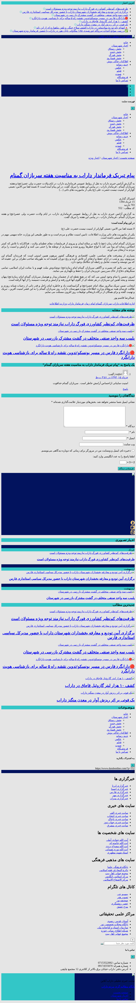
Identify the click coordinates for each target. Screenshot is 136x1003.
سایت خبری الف (119, 812)
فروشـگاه (122, 77)
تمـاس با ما (122, 80)
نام (132, 432)
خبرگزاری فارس (119, 792)
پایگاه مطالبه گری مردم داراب (118, 986)
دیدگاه (130, 426)
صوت (118, 74)
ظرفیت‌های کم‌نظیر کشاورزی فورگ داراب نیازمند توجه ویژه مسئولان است (87, 8)
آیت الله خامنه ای (118, 843)
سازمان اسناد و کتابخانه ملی (112, 927)
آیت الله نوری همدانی (116, 849)
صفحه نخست (120, 992)
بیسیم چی (122, 894)
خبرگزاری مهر (120, 795)
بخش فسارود (114, 58)
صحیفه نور (122, 900)
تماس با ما (122, 998)
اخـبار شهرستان (119, 995)
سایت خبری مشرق (117, 825)
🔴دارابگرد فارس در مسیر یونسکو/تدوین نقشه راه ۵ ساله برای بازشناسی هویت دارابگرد (80, 18)
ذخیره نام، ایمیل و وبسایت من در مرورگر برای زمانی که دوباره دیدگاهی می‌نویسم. (86, 450)
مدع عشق (122, 906)
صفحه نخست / (126, 157)
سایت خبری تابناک (118, 819)
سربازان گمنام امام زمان (98, 303)
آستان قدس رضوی (117, 921)
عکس (118, 67)
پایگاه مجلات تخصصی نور (114, 924)
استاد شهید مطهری (117, 852)
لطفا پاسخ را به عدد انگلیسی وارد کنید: (114, 456)
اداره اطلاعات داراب (123, 303)
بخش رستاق (114, 48)
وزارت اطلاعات (58, 303)
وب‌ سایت (129, 444)
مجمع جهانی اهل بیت (116, 873)
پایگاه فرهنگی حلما (117, 867)
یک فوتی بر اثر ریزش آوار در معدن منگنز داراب (102, 24)
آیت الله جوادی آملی (117, 840)
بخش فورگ (115, 55)
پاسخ (125, 389)
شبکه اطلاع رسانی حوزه (114, 930)
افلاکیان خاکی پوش (117, 61)
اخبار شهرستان (119, 45)
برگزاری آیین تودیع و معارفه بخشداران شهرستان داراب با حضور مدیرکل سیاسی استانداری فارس (75, 11)
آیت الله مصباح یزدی (117, 846)
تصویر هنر (122, 897)
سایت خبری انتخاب (117, 816)
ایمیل (131, 438)
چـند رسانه (122, 64)
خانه (125, 42)
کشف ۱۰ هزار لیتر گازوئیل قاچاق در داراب (104, 21)
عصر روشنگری (119, 903)
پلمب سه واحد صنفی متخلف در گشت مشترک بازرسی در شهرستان (91, 15)
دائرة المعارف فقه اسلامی (113, 870)
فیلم (119, 70)
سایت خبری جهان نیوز (116, 822)
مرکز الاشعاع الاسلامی (115, 879)
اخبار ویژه (94, 157)
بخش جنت (115, 51)
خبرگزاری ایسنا (119, 789)
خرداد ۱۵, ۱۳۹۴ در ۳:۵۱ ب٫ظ (112, 377)
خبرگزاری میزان (119, 798)
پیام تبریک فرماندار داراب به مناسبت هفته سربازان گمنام (72, 175)
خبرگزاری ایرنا (120, 785)
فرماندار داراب (76, 303)
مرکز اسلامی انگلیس (116, 876)
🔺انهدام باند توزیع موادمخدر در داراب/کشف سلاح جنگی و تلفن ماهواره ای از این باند (82, 27)
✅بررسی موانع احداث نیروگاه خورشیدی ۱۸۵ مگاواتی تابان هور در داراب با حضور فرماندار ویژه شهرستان (70, 30)
